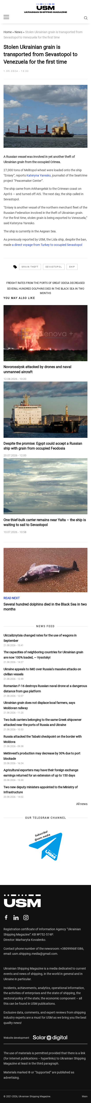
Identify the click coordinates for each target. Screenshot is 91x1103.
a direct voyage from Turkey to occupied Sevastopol (47, 245)
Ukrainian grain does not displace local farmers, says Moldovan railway (39, 705)
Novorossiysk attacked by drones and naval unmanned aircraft (37, 369)
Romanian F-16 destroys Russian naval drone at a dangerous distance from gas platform (45, 688)
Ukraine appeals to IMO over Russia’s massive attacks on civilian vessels (42, 671)
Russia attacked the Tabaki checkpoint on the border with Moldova (43, 739)
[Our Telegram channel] (45, 845)
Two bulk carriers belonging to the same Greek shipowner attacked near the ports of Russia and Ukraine (43, 722)
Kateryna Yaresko (39, 175)
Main (84, 1096)
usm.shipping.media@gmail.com (34, 953)
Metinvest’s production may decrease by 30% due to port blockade (42, 756)
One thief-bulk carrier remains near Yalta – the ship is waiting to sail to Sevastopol (45, 522)
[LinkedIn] (16, 917)
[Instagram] (25, 917)
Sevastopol (54, 267)
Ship (72, 267)
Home (8, 32)
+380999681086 (71, 948)
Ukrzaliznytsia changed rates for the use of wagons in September (40, 638)
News (18, 32)
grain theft (30, 267)
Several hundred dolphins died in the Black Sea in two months (45, 291)
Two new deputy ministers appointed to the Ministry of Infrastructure (41, 789)
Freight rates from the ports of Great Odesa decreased (45, 283)
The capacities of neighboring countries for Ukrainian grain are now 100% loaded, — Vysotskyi (43, 654)
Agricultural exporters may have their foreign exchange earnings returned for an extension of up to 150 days (41, 772)
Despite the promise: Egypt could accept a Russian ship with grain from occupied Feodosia (43, 445)
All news (81, 804)
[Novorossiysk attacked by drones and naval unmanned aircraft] (45, 333)
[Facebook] (6, 917)
